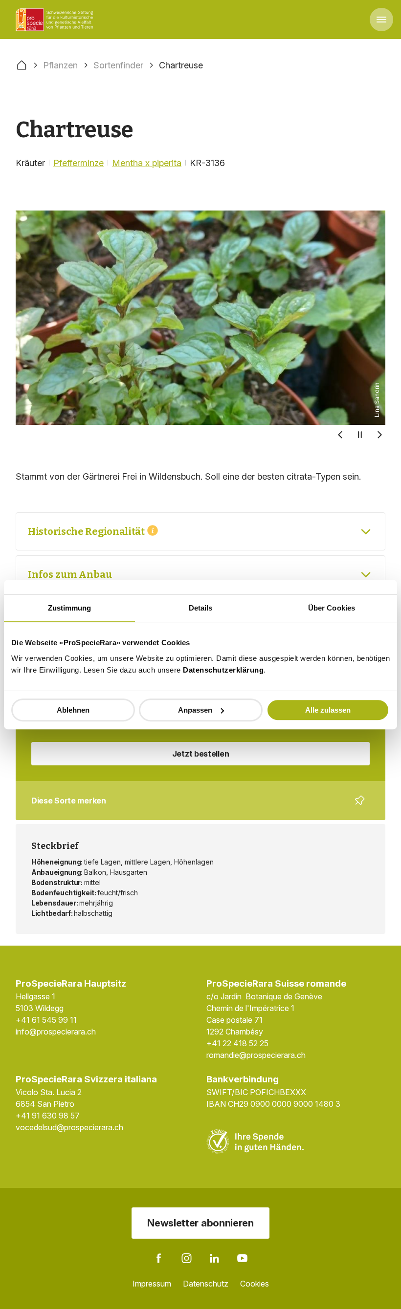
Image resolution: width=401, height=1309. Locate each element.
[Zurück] (340, 435)
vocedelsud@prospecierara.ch (69, 1127)
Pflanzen (60, 65)
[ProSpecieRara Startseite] (56, 19)
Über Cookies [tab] (331, 608)
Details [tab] (201, 608)
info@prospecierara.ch (56, 1031)
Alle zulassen (328, 710)
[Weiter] (379, 435)
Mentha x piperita (146, 163)
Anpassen (195, 710)
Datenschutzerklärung (223, 670)
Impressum (152, 1283)
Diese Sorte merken (194, 808)
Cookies (254, 1283)
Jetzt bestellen (200, 754)
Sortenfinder (118, 65)
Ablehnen (73, 710)
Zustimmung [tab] (69, 608)
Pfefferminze (78, 163)
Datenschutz (205, 1283)
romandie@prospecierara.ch (256, 1055)
